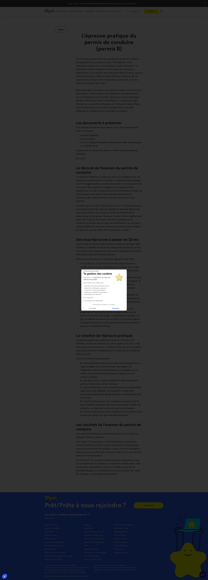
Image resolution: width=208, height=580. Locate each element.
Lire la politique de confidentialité (93, 300)
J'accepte (115, 308)
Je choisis (92, 308)
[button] (4, 576)
